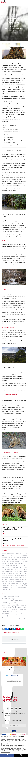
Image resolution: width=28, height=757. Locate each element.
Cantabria (7, 600)
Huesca (12, 609)
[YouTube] (20, 708)
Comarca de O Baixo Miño (16, 563)
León (16, 611)
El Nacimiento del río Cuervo (10, 129)
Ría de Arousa (23, 583)
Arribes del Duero (10, 555)
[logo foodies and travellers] (3, 2)
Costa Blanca (13, 575)
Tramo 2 (8, 135)
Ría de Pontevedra (8, 585)
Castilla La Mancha (12, 28)
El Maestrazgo (7, 579)
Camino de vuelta (10, 137)
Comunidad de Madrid (6, 605)
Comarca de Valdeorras (8, 573)
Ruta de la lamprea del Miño (13, 583)
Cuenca (20, 28)
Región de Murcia (14, 618)
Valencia (12, 620)
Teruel (8, 620)
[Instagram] (12, 708)
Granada (24, 607)
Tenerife (4, 620)
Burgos (3, 600)
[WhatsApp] (8, 708)
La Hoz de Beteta (8, 139)
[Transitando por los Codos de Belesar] (15, 542)
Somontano (15, 587)
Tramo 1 (7, 134)
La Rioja (13, 611)
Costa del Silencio (17, 577)
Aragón (13, 599)
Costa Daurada (9, 577)
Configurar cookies (5, 752)
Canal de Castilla (11, 557)
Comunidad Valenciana (19, 605)
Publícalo (21, 755)
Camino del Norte (17, 555)
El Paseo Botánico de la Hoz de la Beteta (15, 140)
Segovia (20, 618)
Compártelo (7, 755)
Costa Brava (21, 575)
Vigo (16, 620)
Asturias (18, 599)
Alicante (16, 596)
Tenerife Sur (6, 589)
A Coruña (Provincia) (8, 596)
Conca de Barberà (5, 575)
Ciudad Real (25, 603)
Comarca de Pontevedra (10, 569)
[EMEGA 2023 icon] (14, 680)
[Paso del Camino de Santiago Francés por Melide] (15, 531)
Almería (19, 596)
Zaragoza (19, 620)
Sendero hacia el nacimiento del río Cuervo (13, 132)
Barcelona (22, 598)
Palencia (10, 616)
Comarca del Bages (10, 561)
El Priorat (12, 579)
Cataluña (18, 603)
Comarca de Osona (10, 567)
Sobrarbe (10, 587)
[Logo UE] (14, 731)
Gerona (20, 607)
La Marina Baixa (13, 581)
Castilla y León (8, 603)
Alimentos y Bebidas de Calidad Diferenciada (10, 553)
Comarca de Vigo (20, 573)
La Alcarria (16, 579)
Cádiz (6, 607)
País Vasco (16, 616)
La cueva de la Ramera (11, 142)
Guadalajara (4, 609)
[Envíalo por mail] (3, 629)
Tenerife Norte (22, 587)
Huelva (8, 609)
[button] (22, 1)
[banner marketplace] (14, 661)
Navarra (19, 613)
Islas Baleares (18, 609)
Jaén (10, 611)
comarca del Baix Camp (19, 561)
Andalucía (6, 599)
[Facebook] (16, 708)
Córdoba (9, 607)
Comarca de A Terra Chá (13, 559)
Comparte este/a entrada (10, 145)
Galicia (15, 607)
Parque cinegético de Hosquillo (12, 144)
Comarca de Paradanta (20, 567)
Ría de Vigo (19, 585)
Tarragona (24, 618)
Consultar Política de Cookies (18, 752)
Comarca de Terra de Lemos (17, 571)
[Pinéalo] (18, 629)
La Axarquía (21, 579)
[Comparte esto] (7, 629)
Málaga (15, 614)
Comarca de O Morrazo (8, 565)
